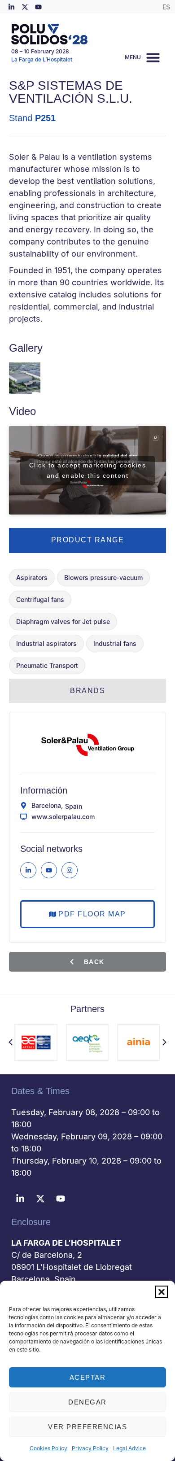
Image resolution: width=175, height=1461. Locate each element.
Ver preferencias (87, 1426)
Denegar (87, 1402)
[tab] (87, 540)
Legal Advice (129, 1448)
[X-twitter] (24, 6)
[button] (161, 1291)
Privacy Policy (90, 1448)
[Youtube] (38, 6)
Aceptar (88, 1377)
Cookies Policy (48, 1448)
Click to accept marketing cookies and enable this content (87, 470)
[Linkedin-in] (11, 6)
